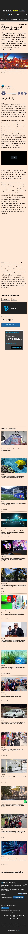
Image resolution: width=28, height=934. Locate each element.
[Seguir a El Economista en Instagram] (20, 915)
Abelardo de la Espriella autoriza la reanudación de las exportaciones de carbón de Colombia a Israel (13, 587)
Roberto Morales (5, 700)
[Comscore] (11, 930)
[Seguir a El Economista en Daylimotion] (23, 915)
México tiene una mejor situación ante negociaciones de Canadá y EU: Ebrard (11, 695)
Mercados (3, 774)
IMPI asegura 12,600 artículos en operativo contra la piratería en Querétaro (12, 750)
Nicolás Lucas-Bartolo (6, 673)
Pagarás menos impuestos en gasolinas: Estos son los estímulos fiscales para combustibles (13, 613)
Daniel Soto (5, 509)
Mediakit (9, 887)
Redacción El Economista (7, 482)
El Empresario (18, 885)
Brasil (14, 299)
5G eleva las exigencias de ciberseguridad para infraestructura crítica (13, 668)
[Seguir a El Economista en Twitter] (7, 915)
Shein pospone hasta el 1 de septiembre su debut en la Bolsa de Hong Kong (13, 777)
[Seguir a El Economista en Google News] (10, 919)
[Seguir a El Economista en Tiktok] (17, 919)
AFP (3, 564)
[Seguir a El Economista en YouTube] (14, 915)
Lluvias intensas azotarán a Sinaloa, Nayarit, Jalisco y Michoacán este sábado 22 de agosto (12, 477)
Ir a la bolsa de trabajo (18, 897)
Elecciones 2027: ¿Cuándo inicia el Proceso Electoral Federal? (12, 449)
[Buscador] (4, 15)
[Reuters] (2, 86)
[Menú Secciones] (1, 15)
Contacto (7, 890)
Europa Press (5, 782)
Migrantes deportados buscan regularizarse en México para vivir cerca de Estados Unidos (13, 832)
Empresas (3, 24)
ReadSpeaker (14, 94)
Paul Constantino (5, 454)
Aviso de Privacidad (12, 889)
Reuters (10, 86)
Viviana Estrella (5, 755)
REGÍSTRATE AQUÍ (16, 347)
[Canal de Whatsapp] (25, 801)
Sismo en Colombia (23, 19)
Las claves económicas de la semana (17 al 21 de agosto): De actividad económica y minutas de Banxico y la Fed (13, 532)
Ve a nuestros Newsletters (10, 343)
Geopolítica (4, 556)
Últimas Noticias (5, 19)
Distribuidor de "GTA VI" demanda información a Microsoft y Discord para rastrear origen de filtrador (13, 559)
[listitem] (3, 93)
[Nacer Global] (22, 894)
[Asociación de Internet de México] (18, 931)
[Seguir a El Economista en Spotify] (17, 915)
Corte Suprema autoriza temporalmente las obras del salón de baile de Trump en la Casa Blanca (12, 805)
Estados (3, 474)
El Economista (12, 885)
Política (3, 447)
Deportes (3, 501)
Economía (3, 528)
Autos (2, 720)
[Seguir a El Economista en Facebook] (4, 915)
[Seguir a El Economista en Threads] (14, 919)
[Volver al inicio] (14, 883)
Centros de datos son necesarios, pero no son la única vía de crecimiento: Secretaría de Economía (13, 859)
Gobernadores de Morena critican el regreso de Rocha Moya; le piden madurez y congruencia (13, 641)
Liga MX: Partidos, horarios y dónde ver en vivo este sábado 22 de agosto (13, 504)
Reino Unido (6, 299)
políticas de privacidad (16, 910)
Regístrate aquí (5, 907)
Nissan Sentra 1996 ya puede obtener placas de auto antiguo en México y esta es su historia (13, 722)
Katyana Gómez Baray (6, 536)
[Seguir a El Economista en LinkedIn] (10, 915)
